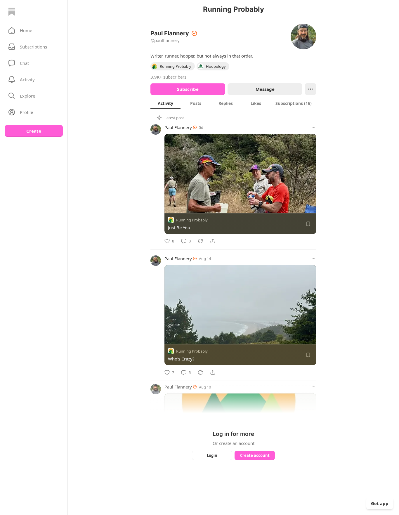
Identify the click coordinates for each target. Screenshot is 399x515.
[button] (34, 30)
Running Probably (192, 220)
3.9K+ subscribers (168, 77)
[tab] (165, 103)
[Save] (308, 223)
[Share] (213, 241)
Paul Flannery (178, 127)
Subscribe (188, 89)
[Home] (12, 12)
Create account (255, 455)
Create (33, 131)
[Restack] (200, 241)
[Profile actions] (310, 89)
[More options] (313, 127)
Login (212, 455)
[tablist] (233, 103)
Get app (379, 503)
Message (265, 89)
